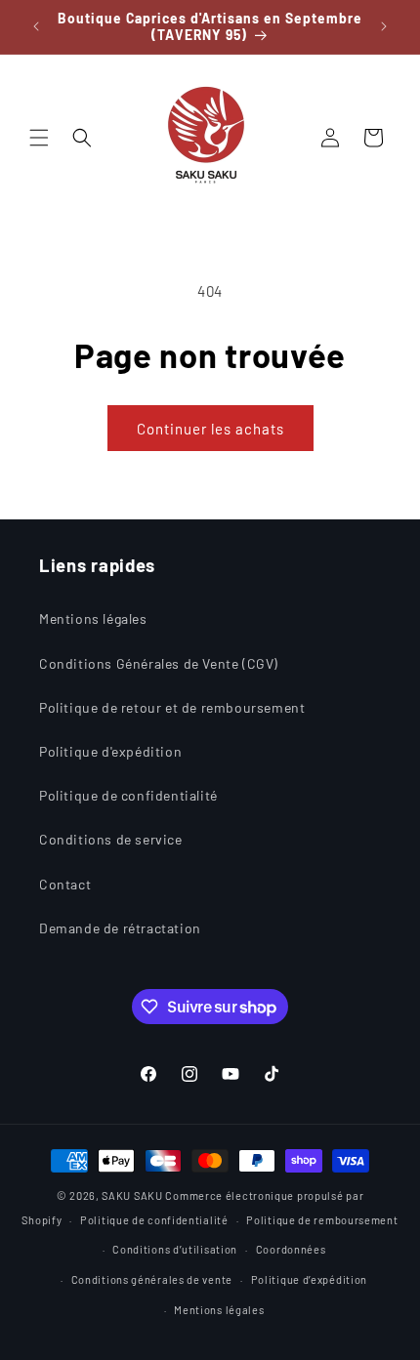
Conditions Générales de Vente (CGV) (158, 663)
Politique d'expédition (110, 751)
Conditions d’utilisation (174, 1249)
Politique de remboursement (322, 1220)
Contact (65, 884)
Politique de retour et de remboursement (172, 707)
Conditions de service (111, 839)
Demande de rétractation (120, 928)
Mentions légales (93, 618)
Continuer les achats (210, 428)
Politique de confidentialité (128, 795)
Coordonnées (291, 1249)
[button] (39, 137)
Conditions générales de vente (151, 1279)
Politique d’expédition (309, 1279)
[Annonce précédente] (36, 26)
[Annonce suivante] (383, 26)
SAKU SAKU (132, 1195)
